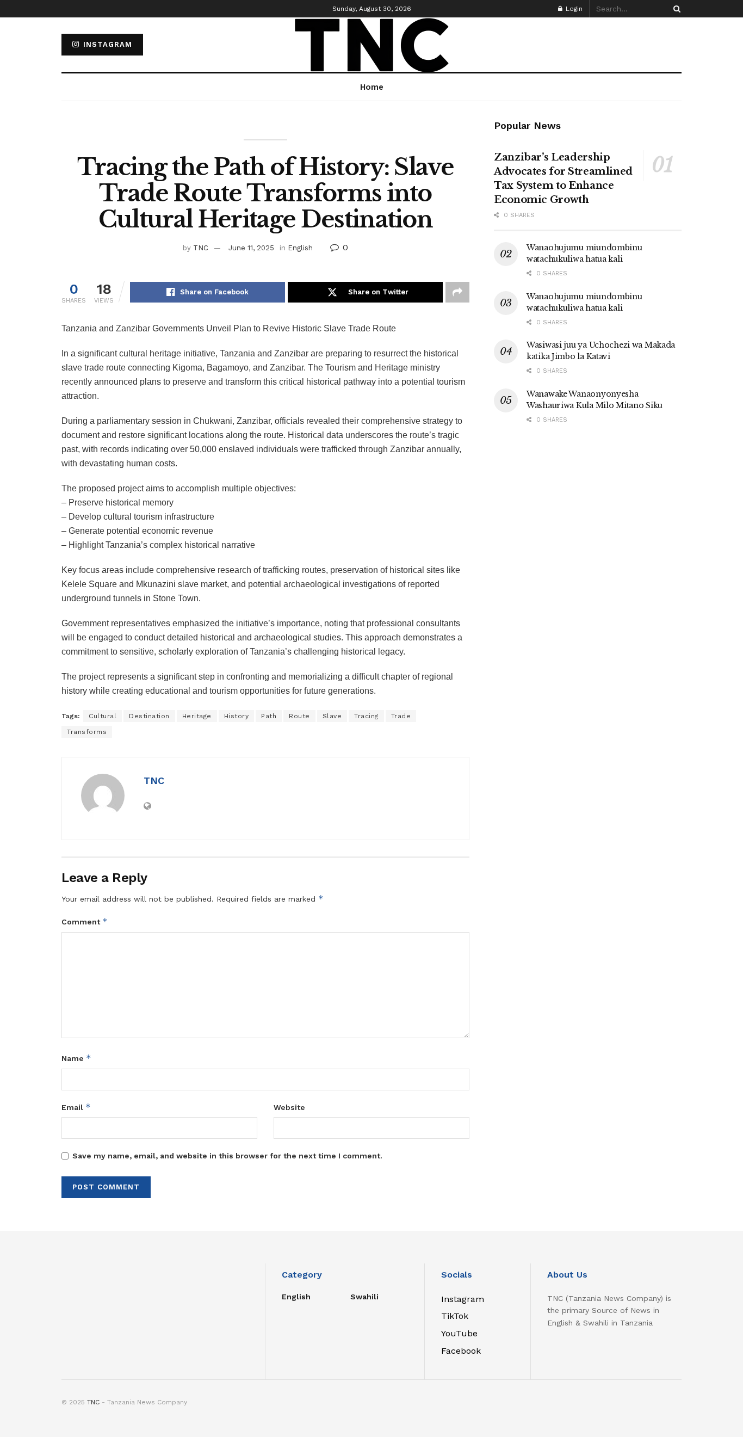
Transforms (87, 732)
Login (573, 9)
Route (299, 716)
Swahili (364, 1296)
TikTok (454, 1316)
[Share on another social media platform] (457, 292)
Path (268, 716)
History (236, 716)
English (300, 248)
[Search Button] (675, 8)
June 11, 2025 (251, 248)
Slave (332, 716)
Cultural (102, 716)
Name (76, 1058)
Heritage (197, 716)
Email (76, 1107)
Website (289, 1107)
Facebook (461, 1351)
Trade (401, 716)
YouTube (459, 1333)
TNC (200, 248)
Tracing (366, 716)
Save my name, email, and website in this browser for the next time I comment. (227, 1155)
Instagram (106, 44)
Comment (84, 921)
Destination (149, 716)
